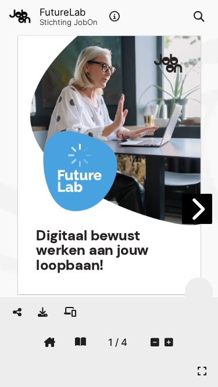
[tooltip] (42, 312)
